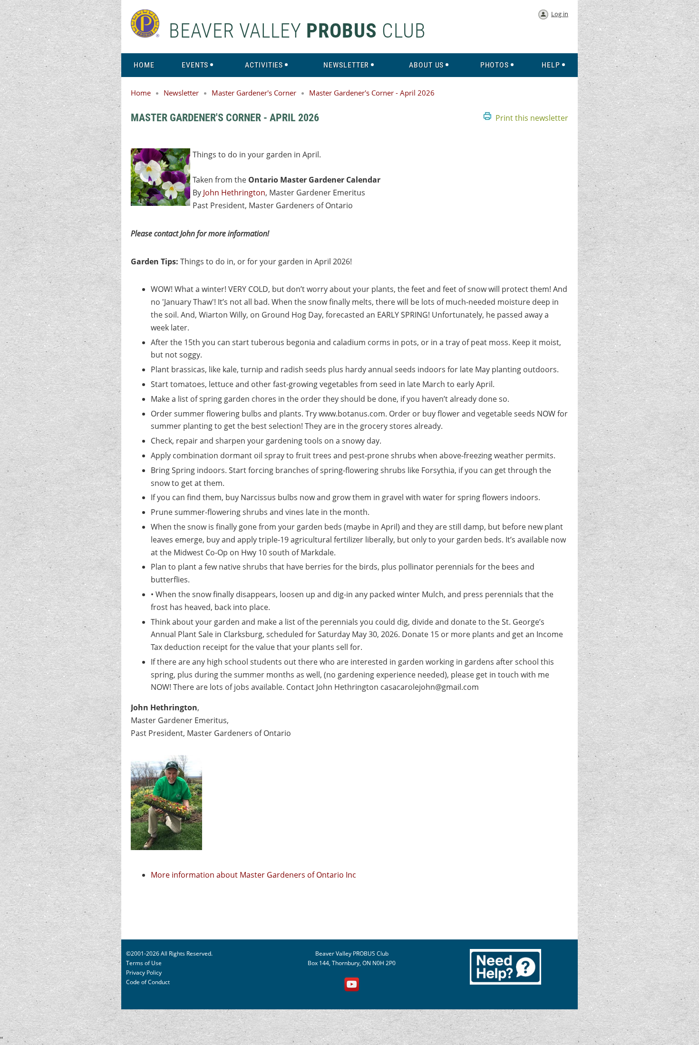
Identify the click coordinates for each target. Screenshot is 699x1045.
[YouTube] (351, 985)
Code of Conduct (148, 982)
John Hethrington (234, 192)
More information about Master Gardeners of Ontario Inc (253, 875)
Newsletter (181, 92)
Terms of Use (144, 963)
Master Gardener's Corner (254, 92)
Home (141, 92)
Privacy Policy (144, 972)
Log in (559, 14)
